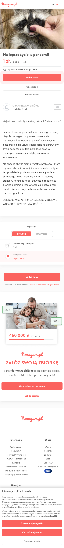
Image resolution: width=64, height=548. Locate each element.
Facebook (6, 425)
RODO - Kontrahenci (16, 458)
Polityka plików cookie (16, 470)
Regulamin (16, 450)
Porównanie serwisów (16, 466)
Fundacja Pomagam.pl (48, 466)
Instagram (27, 425)
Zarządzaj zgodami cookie (16, 474)
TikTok (47, 425)
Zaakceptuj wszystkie (32, 523)
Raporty (48, 450)
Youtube (58, 425)
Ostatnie (21, 234)
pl (53, 4)
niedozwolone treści (38, 284)
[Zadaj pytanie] (57, 107)
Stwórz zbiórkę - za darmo (32, 386)
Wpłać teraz (32, 77)
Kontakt (16, 462)
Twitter (17, 425)
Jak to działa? (32, 395)
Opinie (48, 446)
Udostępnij (32, 86)
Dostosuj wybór (32, 541)
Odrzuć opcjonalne (32, 532)
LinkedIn (37, 425)
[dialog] (32, 518)
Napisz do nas (53, 284)
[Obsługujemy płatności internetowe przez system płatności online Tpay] (48, 470)
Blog (48, 458)
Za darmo (48, 454)
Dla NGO (48, 462)
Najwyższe (41, 234)
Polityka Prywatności (16, 454)
